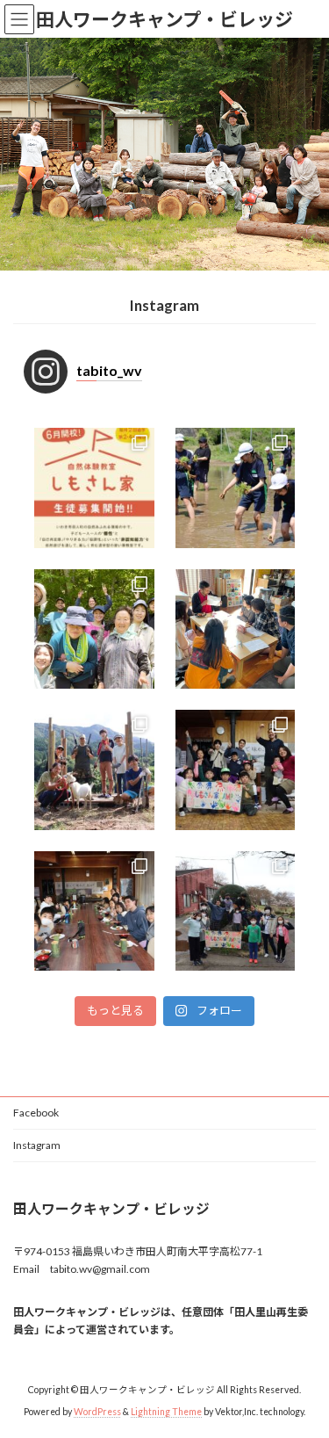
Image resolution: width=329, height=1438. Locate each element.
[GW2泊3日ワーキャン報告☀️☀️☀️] (94, 629)
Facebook (36, 1112)
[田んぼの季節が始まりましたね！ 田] (235, 488)
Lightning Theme (166, 1410)
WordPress (97, 1410)
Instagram (37, 1145)
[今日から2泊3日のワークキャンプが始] (235, 629)
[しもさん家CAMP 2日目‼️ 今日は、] (94, 911)
